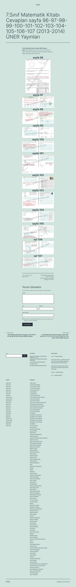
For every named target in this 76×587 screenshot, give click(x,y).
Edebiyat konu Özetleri (35, 446)
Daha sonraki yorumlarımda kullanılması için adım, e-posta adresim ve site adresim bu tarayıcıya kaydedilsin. (38, 319)
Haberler (32, 468)
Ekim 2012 (8, 414)
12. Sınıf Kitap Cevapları (35, 388)
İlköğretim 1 (32, 471)
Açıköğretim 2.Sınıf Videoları (36, 418)
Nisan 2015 (8, 382)
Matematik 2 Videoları (34, 507)
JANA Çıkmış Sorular (34, 476)
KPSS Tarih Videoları (34, 496)
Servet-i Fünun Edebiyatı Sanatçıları (37, 539)
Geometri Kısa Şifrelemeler (35, 466)
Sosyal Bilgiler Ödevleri (35, 544)
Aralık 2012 (8, 411)
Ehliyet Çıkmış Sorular (34, 452)
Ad (23, 305)
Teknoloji (32, 556)
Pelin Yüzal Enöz (33, 524)
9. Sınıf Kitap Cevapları (35, 411)
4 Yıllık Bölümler (33, 393)
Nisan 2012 (8, 425)
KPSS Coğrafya (33, 489)
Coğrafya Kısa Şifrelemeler (35, 434)
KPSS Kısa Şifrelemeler (35, 492)
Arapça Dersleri (33, 427)
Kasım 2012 (8, 413)
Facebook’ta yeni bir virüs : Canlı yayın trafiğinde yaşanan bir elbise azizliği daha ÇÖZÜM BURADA (60, 361)
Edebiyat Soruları (33, 448)
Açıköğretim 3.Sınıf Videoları (36, 420)
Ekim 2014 (8, 384)
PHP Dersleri (32, 528)
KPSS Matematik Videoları (35, 494)
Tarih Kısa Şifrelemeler (35, 549)
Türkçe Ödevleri (33, 560)
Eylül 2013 (8, 395)
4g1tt (23, 276)
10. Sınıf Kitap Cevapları (35, 384)
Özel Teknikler (33, 523)
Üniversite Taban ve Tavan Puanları (37, 565)
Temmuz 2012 (9, 420)
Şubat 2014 (8, 388)
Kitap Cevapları (33, 480)
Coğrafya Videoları (34, 436)
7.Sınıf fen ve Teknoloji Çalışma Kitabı (38, 402)
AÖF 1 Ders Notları (34, 425)
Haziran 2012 (9, 421)
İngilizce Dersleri (33, 473)
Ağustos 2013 (9, 397)
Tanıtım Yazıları (33, 546)
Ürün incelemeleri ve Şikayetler (36, 569)
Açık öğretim (32, 413)
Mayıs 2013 (8, 402)
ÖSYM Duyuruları (33, 521)
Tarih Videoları (33, 554)
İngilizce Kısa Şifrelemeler (35, 475)
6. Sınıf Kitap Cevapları (35, 398)
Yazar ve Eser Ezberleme (35, 570)
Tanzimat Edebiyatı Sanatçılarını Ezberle (38, 547)
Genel (31, 464)
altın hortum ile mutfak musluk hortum (59, 365)
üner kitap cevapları (44, 278)
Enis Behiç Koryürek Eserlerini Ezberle (38, 365)
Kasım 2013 (8, 391)
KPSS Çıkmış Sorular (34, 487)
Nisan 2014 (8, 386)
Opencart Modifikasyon (35, 517)
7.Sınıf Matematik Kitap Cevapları (47, 275)
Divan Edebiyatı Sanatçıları (35, 443)
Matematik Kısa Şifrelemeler (36, 508)
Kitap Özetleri (33, 482)
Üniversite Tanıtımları (34, 567)
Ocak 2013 (8, 409)
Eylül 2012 (8, 416)
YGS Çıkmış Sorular (34, 572)
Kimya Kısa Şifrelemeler (35, 478)
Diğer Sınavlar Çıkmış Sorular (36, 441)
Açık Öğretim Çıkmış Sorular (36, 414)
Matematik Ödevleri (34, 510)
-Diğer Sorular (33, 382)
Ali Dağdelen (32, 423)
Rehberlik (32, 533)
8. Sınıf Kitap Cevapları (35, 409)
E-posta (41, 305)
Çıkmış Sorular (33, 432)
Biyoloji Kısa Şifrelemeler (35, 429)
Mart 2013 (8, 406)
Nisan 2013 (8, 404)
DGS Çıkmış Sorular (34, 439)
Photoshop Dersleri (34, 526)
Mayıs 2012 (8, 423)
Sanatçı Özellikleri (34, 537)
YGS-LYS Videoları (34, 574)
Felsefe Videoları (33, 460)
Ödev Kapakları (33, 514)
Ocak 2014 (8, 390)
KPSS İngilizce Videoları (35, 491)
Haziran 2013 (9, 400)
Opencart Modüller (34, 519)
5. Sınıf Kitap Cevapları (35, 395)
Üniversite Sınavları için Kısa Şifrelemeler (38, 563)
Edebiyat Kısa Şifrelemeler (35, 445)
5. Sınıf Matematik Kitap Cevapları (37, 397)
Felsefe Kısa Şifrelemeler (35, 459)
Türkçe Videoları (33, 562)
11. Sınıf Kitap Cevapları (35, 386)
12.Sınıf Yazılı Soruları (34, 390)
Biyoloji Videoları (33, 430)
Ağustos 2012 (9, 418)
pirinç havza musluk (55, 359)
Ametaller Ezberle (58, 356)
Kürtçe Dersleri (33, 498)
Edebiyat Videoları (34, 450)
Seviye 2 (32, 542)
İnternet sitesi (25, 312)
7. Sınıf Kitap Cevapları (35, 400)
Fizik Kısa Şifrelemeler (34, 462)
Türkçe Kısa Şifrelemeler (35, 558)
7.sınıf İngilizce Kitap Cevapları (36, 404)
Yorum (24, 293)
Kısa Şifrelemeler (33, 484)
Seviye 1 (31, 540)
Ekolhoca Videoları (34, 455)
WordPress (59, 581)
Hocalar (31, 469)
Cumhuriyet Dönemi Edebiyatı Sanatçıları (39, 437)
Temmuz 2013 (9, 398)
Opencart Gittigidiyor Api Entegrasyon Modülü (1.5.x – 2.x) (38, 357)
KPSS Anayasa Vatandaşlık (35, 485)
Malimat (31, 503)
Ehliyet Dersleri (33, 453)
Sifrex (38, 4)
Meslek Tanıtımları (34, 512)
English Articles (33, 457)
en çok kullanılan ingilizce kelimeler (37, 361)
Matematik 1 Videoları (34, 505)
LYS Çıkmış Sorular (34, 499)
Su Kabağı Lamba (33, 363)
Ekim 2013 (8, 393)
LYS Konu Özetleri (34, 501)
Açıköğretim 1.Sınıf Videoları (36, 416)
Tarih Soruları (33, 553)
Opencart (32, 515)
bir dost (53, 372)
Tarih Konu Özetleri (34, 551)
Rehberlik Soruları (33, 535)
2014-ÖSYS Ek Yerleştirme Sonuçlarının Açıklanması (38, 359)
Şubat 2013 (8, 407)
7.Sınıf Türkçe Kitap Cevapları (36, 407)
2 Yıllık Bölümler (33, 391)
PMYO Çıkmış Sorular (34, 531)
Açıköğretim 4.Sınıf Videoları (36, 421)
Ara (6, 353)
